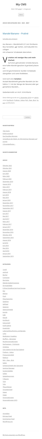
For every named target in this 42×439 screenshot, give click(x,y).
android (5, 272)
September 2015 (8, 256)
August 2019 (7, 184)
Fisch (4, 296)
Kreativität (6, 328)
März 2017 (6, 222)
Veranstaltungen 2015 (10, 400)
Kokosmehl (6, 323)
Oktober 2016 (7, 235)
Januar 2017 (6, 227)
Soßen (5, 374)
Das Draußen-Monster (10, 136)
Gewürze (6, 307)
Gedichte (6, 302)
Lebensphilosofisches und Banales (14, 331)
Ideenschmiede (8, 310)
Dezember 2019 (8, 182)
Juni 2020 (6, 174)
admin (36, 98)
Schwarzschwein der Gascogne (13, 366)
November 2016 (8, 232)
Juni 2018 (6, 195)
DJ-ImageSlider (7, 286)
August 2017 (7, 211)
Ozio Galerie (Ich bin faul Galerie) (13, 350)
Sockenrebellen (8, 371)
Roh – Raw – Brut (8, 360)
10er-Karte (6, 131)
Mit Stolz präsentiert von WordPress (14, 435)
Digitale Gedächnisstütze (11, 283)
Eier (4, 291)
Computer (6, 278)
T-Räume (6, 379)
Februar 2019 (7, 190)
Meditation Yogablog (10, 336)
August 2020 (7, 171)
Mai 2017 (6, 216)
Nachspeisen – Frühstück (11, 344)
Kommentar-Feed (8, 419)
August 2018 (7, 192)
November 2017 (8, 206)
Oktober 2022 (7, 166)
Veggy (5, 395)
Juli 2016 (5, 243)
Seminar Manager (8, 368)
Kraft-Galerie (7, 326)
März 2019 (6, 187)
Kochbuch (10, 100)
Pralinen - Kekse (19, 100)
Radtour (5, 358)
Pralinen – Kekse (8, 352)
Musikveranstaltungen (10, 342)
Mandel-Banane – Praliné (15, 33)
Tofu (4, 384)
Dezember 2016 (8, 230)
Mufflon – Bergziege (9, 339)
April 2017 (6, 219)
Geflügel (5, 304)
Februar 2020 (7, 179)
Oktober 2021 (7, 168)
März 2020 (6, 176)
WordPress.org (8, 422)
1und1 (5, 270)
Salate (5, 363)
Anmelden (6, 414)
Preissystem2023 (8, 355)
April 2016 (6, 251)
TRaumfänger (7, 387)
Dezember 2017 (8, 203)
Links (4, 334)
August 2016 (7, 240)
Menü (21, 14)
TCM (4, 382)
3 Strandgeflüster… (9, 144)
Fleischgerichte (8, 299)
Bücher (5, 275)
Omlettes (6, 347)
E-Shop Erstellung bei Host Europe (14, 288)
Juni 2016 (6, 246)
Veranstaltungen (8, 398)
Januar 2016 (6, 254)
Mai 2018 (6, 198)
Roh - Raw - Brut (30, 100)
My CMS (21, 4)
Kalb (4, 315)
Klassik (5, 318)
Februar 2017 (7, 224)
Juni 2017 (6, 214)
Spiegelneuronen (8, 376)
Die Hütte (6, 280)
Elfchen (5, 294)
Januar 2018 (6, 200)
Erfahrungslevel (8, 134)
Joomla (5, 312)
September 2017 (8, 208)
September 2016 (8, 238)
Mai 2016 (6, 248)
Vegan (5, 392)
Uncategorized (7, 390)
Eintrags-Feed (7, 416)
